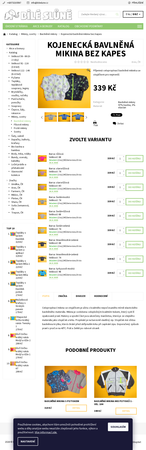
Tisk (95, 125)
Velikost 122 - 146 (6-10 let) (20, 72)
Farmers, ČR (17, 191)
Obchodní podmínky (89, 26)
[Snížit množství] (124, 160)
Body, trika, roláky (21, 154)
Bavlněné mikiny (126, 102)
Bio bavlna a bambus (17, 148)
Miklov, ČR (16, 195)
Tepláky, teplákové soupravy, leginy (20, 85)
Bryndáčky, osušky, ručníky (19, 93)
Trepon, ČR (17, 213)
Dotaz (121, 123)
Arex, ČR (136, 62)
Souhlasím (118, 427)
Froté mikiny (20, 128)
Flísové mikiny (21, 124)
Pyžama (15, 78)
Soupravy (16, 106)
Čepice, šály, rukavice (18, 111)
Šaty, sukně (17, 136)
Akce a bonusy (42, 26)
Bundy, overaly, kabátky (19, 159)
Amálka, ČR (17, 184)
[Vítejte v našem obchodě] (4, 34)
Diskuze (80, 296)
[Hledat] (117, 14)
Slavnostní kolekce (16, 173)
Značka (62, 296)
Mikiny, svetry (18, 117)
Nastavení (28, 441)
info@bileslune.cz (39, 2)
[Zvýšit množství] (124, 157)
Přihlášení (137, 2)
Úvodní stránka (16, 26)
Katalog (63, 26)
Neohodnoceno (99, 62)
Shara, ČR (16, 202)
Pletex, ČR (16, 198)
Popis (45, 296)
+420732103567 (14, 2)
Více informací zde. (46, 432)
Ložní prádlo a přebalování (18, 166)
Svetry (17, 132)
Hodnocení (101, 296)
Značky (13, 180)
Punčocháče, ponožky (18, 100)
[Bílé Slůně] (38, 14)
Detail (76, 408)
